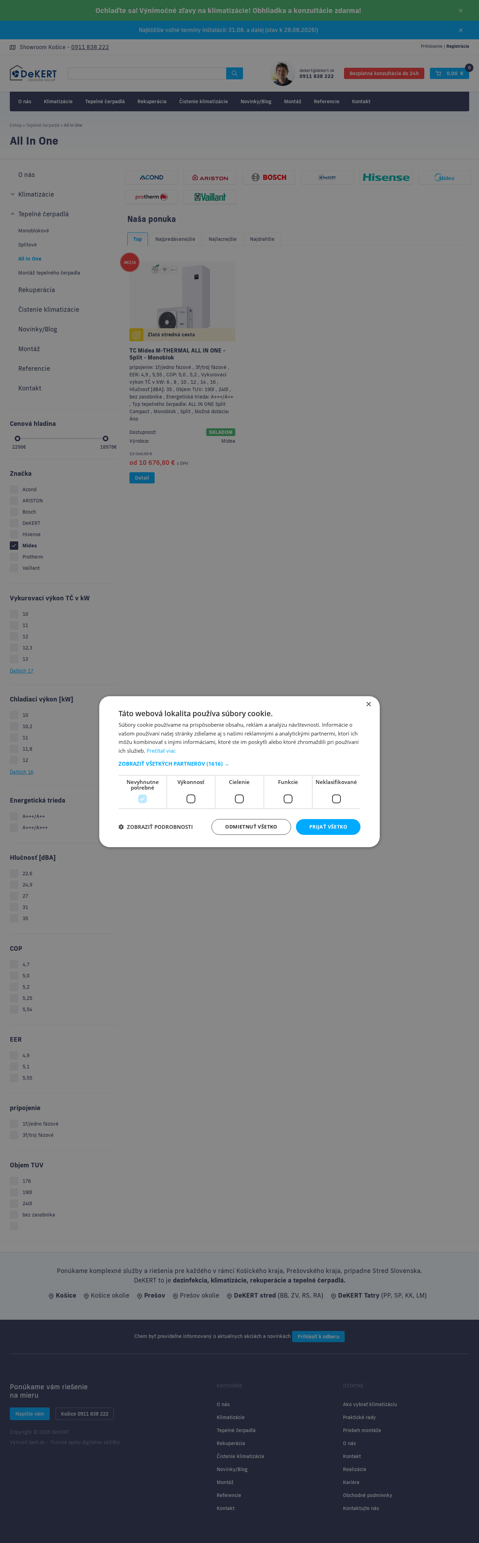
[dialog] (239, 771)
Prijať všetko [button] (328, 826)
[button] (239, 763)
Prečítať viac (161, 750)
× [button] (368, 704)
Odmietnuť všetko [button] (251, 826)
